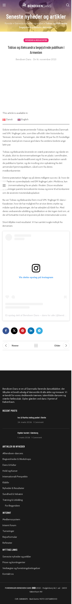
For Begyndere (12, 505)
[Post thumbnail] (9, 421)
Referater (7, 542)
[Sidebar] (4, 185)
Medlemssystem (11, 519)
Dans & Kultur (9, 464)
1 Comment (38, 422)
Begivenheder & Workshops (17, 459)
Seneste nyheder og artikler (29, 23)
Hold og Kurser (10, 470)
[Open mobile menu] (4, 5)
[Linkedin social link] (31, 330)
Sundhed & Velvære (13, 494)
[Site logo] (36, 4)
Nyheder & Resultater (36, 40)
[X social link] (14, 330)
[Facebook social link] (6, 330)
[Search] (67, 5)
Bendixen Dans (23, 59)
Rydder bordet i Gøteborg (28, 432)
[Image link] (21, 381)
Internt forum (9, 525)
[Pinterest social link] (22, 330)
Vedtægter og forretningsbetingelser (21, 568)
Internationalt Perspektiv (15, 476)
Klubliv (6, 482)
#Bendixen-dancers (13, 453)
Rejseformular (10, 536)
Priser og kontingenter (14, 562)
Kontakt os (8, 573)
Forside (8, 23)
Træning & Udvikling (13, 499)
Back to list (36, 345)
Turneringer (8, 531)
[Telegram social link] (39, 330)
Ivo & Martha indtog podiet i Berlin (32, 417)
